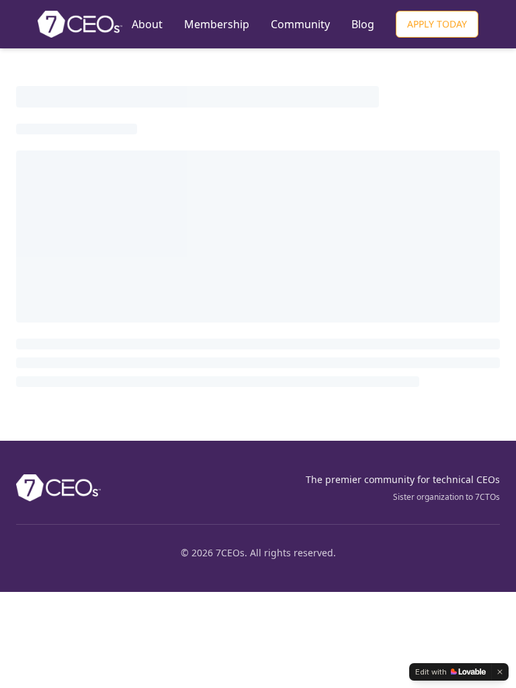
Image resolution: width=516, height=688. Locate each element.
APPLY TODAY (437, 23)
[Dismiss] (500, 672)
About (147, 24)
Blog (362, 24)
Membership (216, 24)
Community (300, 24)
